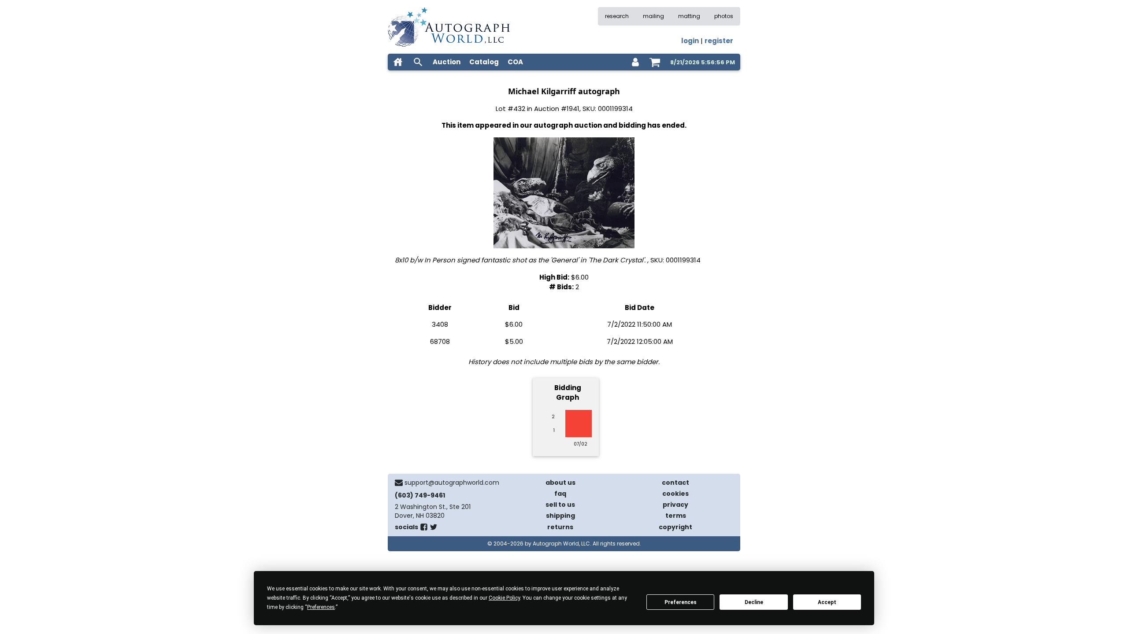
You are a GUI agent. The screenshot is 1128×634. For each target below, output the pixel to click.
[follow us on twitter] (434, 528)
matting (689, 16)
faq (560, 493)
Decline (754, 602)
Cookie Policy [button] (504, 598)
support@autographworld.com (451, 482)
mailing (653, 16)
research (617, 16)
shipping (560, 515)
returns (560, 527)
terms (675, 515)
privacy (675, 504)
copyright (675, 527)
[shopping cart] (654, 62)
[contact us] (399, 483)
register (719, 40)
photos (723, 16)
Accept (827, 602)
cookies (675, 493)
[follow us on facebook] (424, 528)
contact (675, 482)
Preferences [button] (321, 607)
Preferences (680, 602)
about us (560, 482)
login (690, 40)
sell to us (560, 504)
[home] (398, 62)
